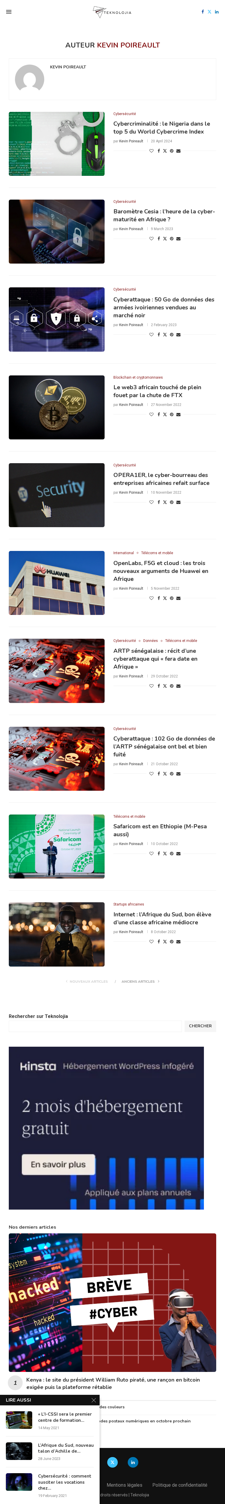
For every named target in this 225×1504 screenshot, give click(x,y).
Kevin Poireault (68, 67)
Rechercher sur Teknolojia (38, 1016)
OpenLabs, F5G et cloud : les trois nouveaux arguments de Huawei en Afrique (160, 571)
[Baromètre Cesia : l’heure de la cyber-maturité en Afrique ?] (57, 232)
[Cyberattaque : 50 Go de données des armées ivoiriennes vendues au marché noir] (57, 319)
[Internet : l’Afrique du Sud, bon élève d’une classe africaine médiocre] (57, 934)
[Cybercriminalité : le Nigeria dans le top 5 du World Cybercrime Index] (57, 144)
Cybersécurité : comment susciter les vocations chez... (64, 1482)
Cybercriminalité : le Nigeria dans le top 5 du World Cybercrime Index (161, 128)
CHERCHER (200, 1026)
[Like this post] (151, 151)
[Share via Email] (178, 151)
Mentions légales (124, 1485)
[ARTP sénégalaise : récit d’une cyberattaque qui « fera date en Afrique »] (57, 671)
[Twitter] (209, 11)
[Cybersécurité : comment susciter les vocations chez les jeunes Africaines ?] (19, 1482)
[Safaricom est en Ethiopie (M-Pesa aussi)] (57, 847)
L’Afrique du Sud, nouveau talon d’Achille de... (66, 1448)
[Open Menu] (8, 11)
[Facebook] (202, 11)
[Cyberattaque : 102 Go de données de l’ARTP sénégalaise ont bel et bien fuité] (57, 759)
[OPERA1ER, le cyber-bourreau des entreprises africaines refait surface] (57, 495)
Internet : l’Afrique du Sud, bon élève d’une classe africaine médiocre (162, 918)
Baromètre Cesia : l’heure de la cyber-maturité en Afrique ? (164, 215)
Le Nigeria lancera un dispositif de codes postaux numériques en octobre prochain (108, 1421)
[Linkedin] (217, 11)
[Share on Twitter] (165, 150)
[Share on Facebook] (159, 151)
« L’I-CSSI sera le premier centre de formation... (65, 1417)
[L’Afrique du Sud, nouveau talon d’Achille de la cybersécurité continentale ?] (19, 1451)
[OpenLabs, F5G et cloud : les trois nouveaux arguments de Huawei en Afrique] (57, 583)
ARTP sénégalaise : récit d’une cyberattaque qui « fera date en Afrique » (155, 659)
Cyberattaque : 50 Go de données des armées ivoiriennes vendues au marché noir (163, 307)
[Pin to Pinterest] (171, 151)
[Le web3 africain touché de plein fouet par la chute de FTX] (57, 407)
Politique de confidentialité (179, 1485)
